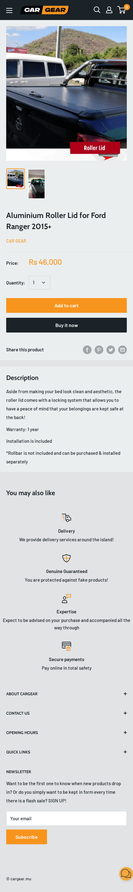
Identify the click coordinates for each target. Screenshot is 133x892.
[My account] (109, 9)
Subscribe (26, 837)
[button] (126, 875)
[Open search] (97, 9)
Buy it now (66, 325)
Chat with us (119, 878)
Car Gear (16, 241)
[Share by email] (122, 349)
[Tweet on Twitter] (110, 349)
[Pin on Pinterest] (99, 349)
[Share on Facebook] (87, 349)
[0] (122, 10)
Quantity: (15, 282)
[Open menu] (9, 10)
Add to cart (66, 305)
